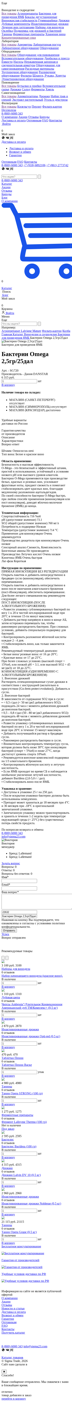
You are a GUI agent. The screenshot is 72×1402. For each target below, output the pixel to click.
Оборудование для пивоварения (38, 55)
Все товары (9, 13)
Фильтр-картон (52, 106)
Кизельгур (24, 106)
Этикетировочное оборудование (23, 79)
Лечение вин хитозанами (18, 27)
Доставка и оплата (14, 120)
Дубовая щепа (11, 997)
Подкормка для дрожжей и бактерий (37, 30)
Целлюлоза (9, 110)
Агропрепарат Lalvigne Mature (21, 330)
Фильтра (26, 75)
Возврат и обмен (20, 151)
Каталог (7, 183)
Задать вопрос (11, 863)
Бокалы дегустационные (41, 17)
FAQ (45, 120)
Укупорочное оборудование (20, 72)
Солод (26, 89)
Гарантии (15, 155)
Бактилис (8, 1139)
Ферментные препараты (29, 34)
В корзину (8, 986)
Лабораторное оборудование (20, 48)
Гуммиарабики (48, 20)
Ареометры (24, 44)
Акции (22, 117)
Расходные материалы (39, 68)
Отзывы (33, 117)
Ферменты (38, 89)
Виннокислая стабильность (19, 20)
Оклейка (7, 30)
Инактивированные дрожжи (50, 23)
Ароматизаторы (27, 96)
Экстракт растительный (27, 99)
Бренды (45, 117)
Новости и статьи (13, 1308)
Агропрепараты (27, 13)
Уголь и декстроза (56, 99)
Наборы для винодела (49, 27)
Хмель (50, 89)
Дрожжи (64, 20)
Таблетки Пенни (12, 1058)
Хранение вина (55, 34)
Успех (5, 934)
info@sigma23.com (13, 836)
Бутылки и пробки (29, 86)
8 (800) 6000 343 (12, 113)
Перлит (36, 106)
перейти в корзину (14, 1398)
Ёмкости (7, 61)
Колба (66, 330)
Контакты (55, 120)
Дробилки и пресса (57, 58)
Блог (5, 197)
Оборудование (49, 48)
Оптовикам (33, 120)
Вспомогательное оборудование (23, 58)
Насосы (18, 61)
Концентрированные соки (19, 37)
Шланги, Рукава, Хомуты (49, 75)
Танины (7, 34)
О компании (10, 117)
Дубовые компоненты (16, 23)
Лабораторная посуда (47, 44)
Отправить (9, 930)
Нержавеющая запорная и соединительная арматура (30, 63)
